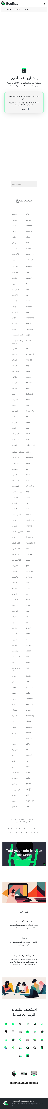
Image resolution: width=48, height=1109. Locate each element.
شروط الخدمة (29, 1101)
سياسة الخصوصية (20, 105)
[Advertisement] (24, 38)
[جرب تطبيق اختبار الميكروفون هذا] (24, 853)
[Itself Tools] (24, 1076)
